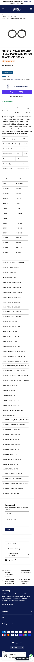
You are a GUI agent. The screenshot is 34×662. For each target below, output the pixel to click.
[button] (3, 9)
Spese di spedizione (16, 79)
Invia (8, 529)
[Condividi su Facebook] (6, 560)
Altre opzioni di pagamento (17, 96)
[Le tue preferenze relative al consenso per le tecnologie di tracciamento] (31, 659)
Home (4, 15)
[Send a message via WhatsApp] (31, 656)
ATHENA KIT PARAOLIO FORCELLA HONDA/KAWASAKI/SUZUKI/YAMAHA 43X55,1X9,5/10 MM (15, 17)
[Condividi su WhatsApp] (12, 560)
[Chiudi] (24, 654)
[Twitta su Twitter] (9, 560)
